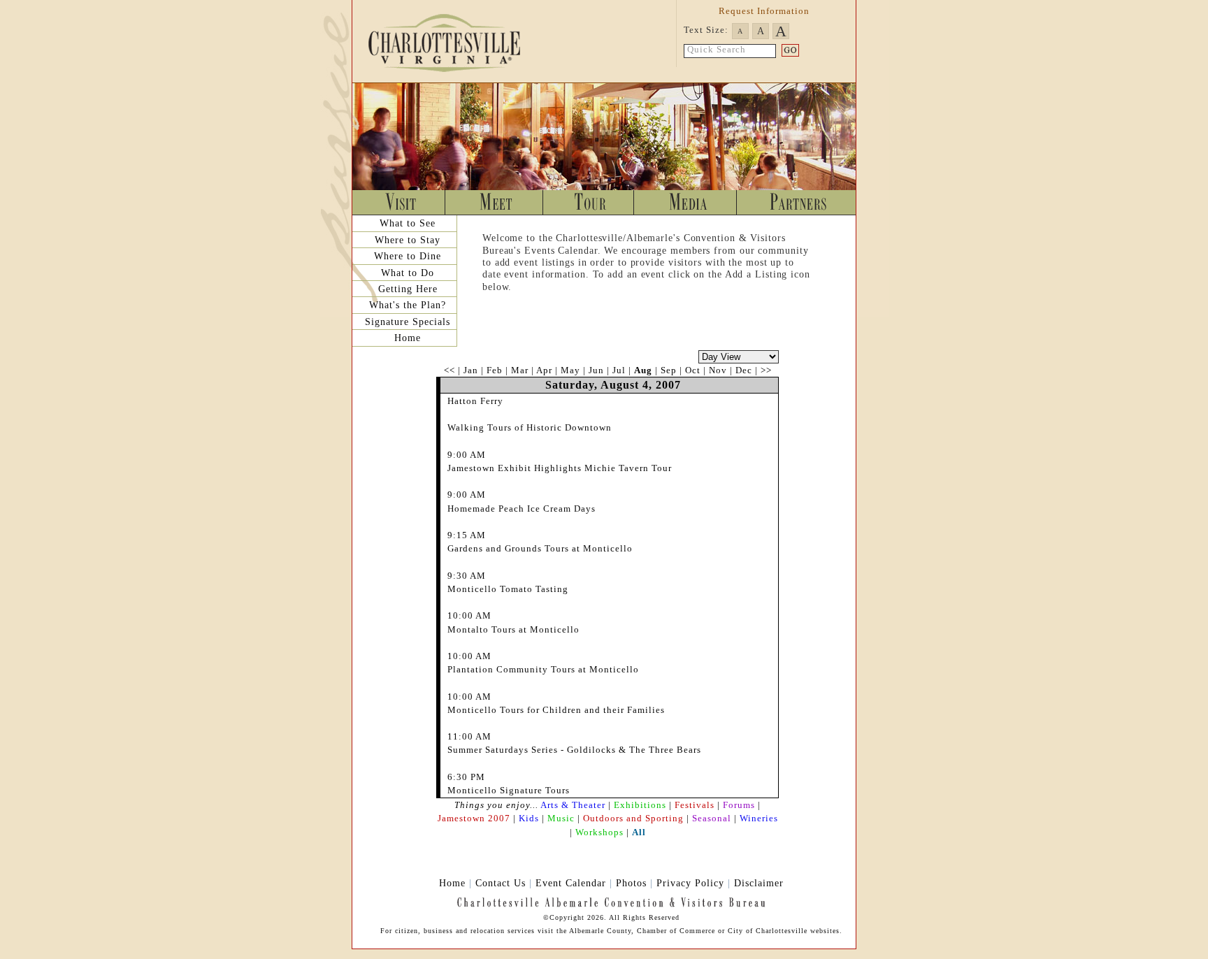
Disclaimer (759, 882)
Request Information (764, 11)
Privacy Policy (690, 882)
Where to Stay (407, 239)
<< (449, 370)
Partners (796, 202)
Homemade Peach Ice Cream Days (521, 508)
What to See (408, 223)
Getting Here (408, 288)
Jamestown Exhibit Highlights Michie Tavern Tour (559, 468)
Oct (692, 370)
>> (766, 370)
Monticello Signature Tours (508, 790)
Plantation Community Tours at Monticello (543, 669)
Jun (596, 370)
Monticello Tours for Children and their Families (556, 710)
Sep (669, 370)
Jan (470, 370)
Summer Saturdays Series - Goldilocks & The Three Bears (574, 749)
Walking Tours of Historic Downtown (529, 427)
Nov (718, 370)
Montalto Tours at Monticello (513, 629)
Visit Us (399, 202)
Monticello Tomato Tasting (507, 589)
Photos (631, 882)
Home (407, 337)
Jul (619, 370)
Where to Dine (407, 255)
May (570, 370)
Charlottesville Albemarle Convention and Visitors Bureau (457, 41)
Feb (495, 370)
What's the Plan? (407, 304)
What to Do (407, 272)
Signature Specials (407, 321)
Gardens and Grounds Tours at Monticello (540, 548)
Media (685, 202)
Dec (743, 370)
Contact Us (500, 882)
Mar (519, 370)
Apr (544, 370)
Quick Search (716, 50)
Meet (494, 202)
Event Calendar (570, 882)
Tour (588, 202)
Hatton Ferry (475, 401)
